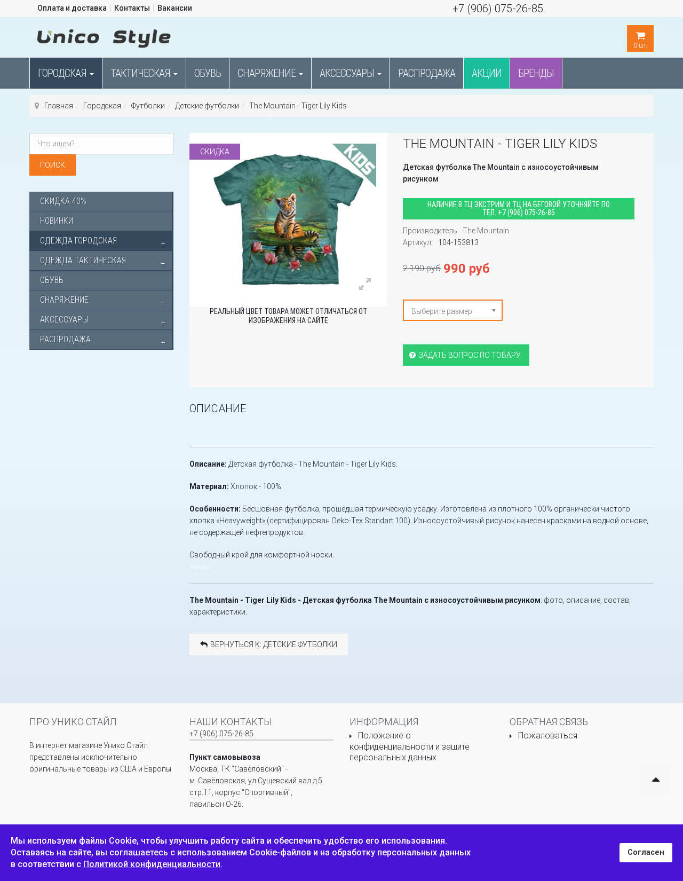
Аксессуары (348, 73)
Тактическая (141, 73)
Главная (58, 105)
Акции (487, 73)
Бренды (536, 73)
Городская (63, 73)
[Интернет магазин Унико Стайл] (104, 36)
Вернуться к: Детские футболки (273, 644)
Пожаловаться (547, 735)
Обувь (207, 73)
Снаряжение (267, 73)
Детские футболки (207, 105)
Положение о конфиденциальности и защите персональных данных (410, 746)
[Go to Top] (655, 779)
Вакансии (174, 8)
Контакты (132, 8)
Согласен (646, 852)
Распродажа (426, 73)
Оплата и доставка (72, 8)
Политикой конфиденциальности (151, 864)
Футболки (148, 105)
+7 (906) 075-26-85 (497, 8)
